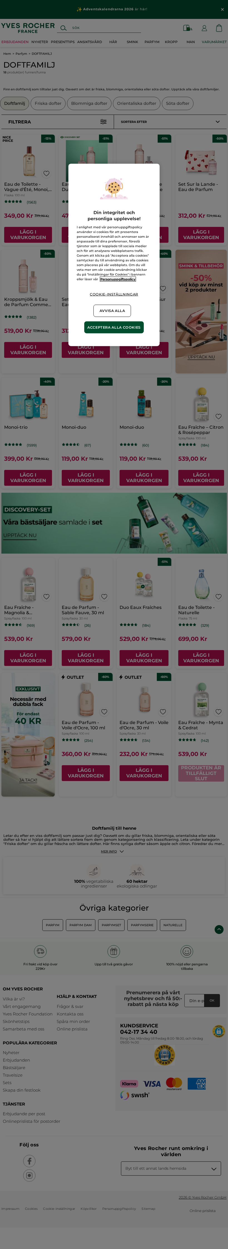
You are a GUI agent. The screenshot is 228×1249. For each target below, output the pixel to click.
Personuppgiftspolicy (117, 279)
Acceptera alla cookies (114, 327)
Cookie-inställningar (114, 294)
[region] (114, 254)
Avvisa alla (112, 311)
